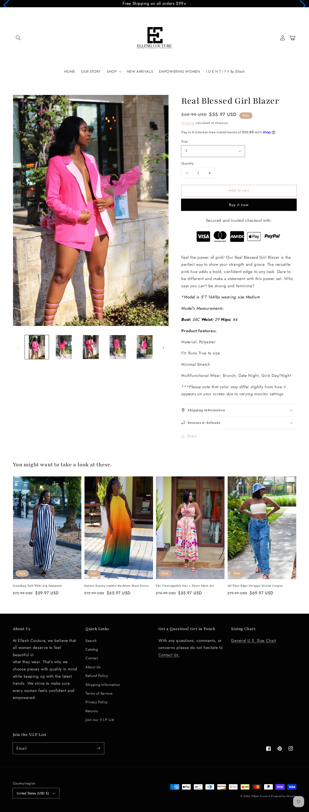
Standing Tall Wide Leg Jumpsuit (37, 586)
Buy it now (239, 205)
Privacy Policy (96, 702)
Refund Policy (96, 675)
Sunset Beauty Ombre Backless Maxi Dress (116, 586)
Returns (91, 711)
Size (184, 141)
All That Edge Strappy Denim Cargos (255, 586)
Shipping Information (102, 684)
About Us (92, 667)
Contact (91, 658)
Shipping (187, 123)
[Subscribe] (98, 748)
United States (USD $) (33, 793)
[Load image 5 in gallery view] (144, 347)
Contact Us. (169, 655)
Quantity (187, 163)
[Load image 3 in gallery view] (90, 347)
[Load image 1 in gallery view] (37, 347)
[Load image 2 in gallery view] (63, 347)
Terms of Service (98, 693)
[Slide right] (163, 347)
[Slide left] (18, 347)
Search (91, 640)
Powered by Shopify (283, 796)
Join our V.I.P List (99, 719)
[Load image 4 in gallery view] (117, 347)
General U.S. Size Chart (253, 640)
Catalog (91, 649)
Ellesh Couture (261, 796)
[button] (6, 5)
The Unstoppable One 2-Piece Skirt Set (185, 586)
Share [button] (192, 436)
